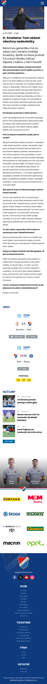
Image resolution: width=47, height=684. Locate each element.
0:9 (23, 324)
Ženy (23, 658)
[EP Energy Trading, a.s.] (35, 544)
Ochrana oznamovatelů (23, 613)
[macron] (11, 544)
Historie (23, 593)
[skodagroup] (11, 514)
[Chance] (35, 529)
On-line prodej (23, 635)
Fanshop (23, 671)
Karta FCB (23, 616)
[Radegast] (35, 514)
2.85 (29, 380)
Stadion (23, 602)
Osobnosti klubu (23, 610)
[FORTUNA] (11, 500)
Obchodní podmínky (23, 638)
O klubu (23, 590)
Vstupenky (23, 627)
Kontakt (23, 599)
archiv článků (9, 441)
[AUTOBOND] (11, 529)
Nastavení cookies (17, 680)
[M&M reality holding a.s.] (35, 500)
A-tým (23, 652)
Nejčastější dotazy (23, 641)
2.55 (18, 380)
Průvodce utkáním (23, 632)
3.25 (23, 380)
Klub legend (23, 605)
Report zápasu (18, 337)
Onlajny (33, 337)
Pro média (23, 607)
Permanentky (23, 630)
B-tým (23, 655)
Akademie (23, 669)
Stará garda (23, 596)
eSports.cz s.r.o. (31, 680)
